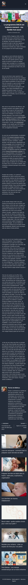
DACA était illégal (8, 147)
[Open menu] (25, 4)
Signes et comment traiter (21, 425)
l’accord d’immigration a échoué (14, 151)
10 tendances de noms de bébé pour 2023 (7, 426)
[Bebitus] (4, 4)
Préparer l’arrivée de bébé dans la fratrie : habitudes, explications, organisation (13, 476)
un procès (8, 144)
